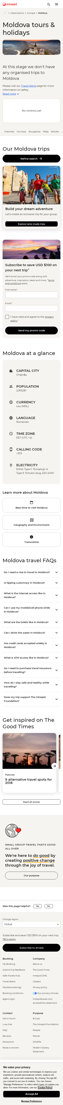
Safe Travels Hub (11, 975)
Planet (36, 1036)
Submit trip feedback (14, 969)
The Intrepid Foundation (46, 1024)
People (36, 1030)
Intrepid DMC (40, 975)
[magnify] (49, 4)
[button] (31, 505)
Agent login (9, 999)
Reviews (7, 1036)
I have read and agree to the (32, 318)
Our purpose (31, 875)
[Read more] (5, 12)
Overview (9, 131)
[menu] (56, 4)
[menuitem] (10, 4)
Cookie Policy (45, 1087)
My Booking (9, 964)
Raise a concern (11, 1047)
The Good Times (41, 969)
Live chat (7, 1024)
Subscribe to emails (32, 947)
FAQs (45, 131)
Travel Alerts (28, 85)
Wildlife (37, 1041)
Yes (37, 906)
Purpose (38, 1013)
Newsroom (8, 1041)
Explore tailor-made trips (31, 224)
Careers (37, 981)
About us (37, 964)
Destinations (17, 13)
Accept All (31, 1094)
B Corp (36, 1018)
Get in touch (9, 1018)
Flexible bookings (12, 987)
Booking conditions (13, 993)
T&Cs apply (9, 939)
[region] (31, 1084)
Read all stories (31, 802)
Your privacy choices (47, 993)
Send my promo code (31, 330)
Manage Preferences (31, 1101)
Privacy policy (40, 987)
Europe (31, 13)
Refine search (30, 158)
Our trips (21, 131)
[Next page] (54, 766)
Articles (55, 131)
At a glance (34, 131)
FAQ (5, 1030)
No (48, 906)
